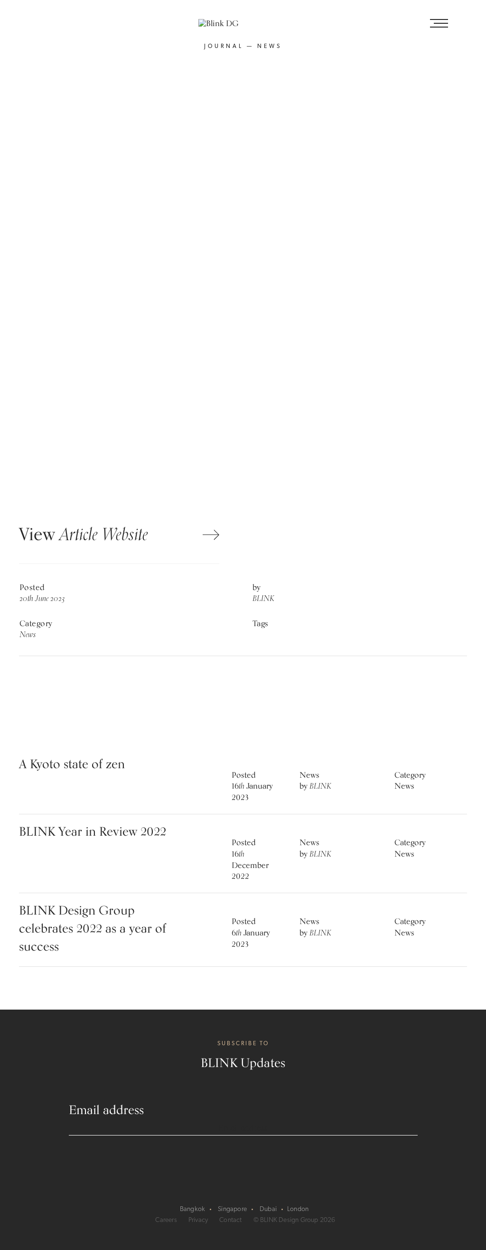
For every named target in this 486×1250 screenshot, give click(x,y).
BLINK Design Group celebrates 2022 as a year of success (92, 930)
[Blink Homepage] (243, 24)
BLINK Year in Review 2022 (92, 833)
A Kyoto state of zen (72, 765)
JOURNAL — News (243, 46)
